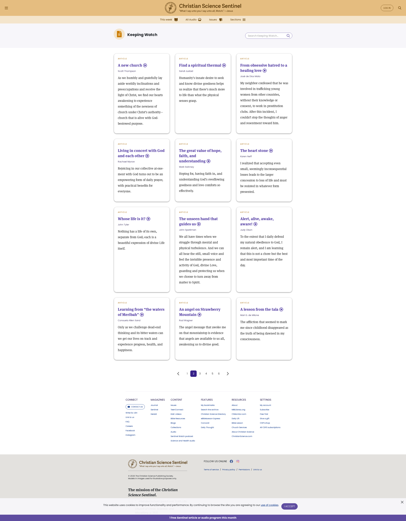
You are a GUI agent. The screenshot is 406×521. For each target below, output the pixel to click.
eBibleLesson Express (210, 418)
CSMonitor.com (239, 414)
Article (122, 58)
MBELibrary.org (238, 410)
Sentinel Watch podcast (182, 436)
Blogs (173, 423)
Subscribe (264, 410)
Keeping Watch (142, 34)
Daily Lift (235, 418)
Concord (205, 423)
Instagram (130, 435)
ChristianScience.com (242, 436)
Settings (265, 400)
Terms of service (211, 469)
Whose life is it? (131, 218)
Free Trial (264, 414)
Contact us (137, 406)
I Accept (289, 506)
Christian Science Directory (213, 414)
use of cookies (269, 505)
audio (183, 441)
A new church (130, 65)
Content (176, 400)
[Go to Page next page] (228, 373)
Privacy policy (228, 469)
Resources (239, 400)
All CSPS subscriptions (270, 427)
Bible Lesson (237, 423)
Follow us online (215, 461)
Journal (154, 405)
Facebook (130, 431)
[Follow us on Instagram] (238, 461)
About (234, 405)
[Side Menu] (6, 8)
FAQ (127, 422)
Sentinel (154, 410)
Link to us (130, 417)
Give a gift (264, 418)
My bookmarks (208, 405)
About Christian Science (243, 432)
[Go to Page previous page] (178, 373)
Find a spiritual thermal (200, 65)
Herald (154, 414)
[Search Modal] (399, 8)
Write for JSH (131, 413)
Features (207, 400)
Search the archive (209, 410)
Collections (176, 427)
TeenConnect (177, 410)
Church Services (239, 427)
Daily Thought (207, 427)
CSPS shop (265, 423)
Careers (129, 426)
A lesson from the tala (259, 309)
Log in (387, 8)
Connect (132, 400)
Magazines (158, 400)
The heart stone (254, 150)
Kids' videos (176, 414)
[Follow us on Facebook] (231, 461)
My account (265, 405)
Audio (173, 432)
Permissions (244, 469)
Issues (173, 405)
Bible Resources (178, 418)
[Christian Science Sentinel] (203, 8)
